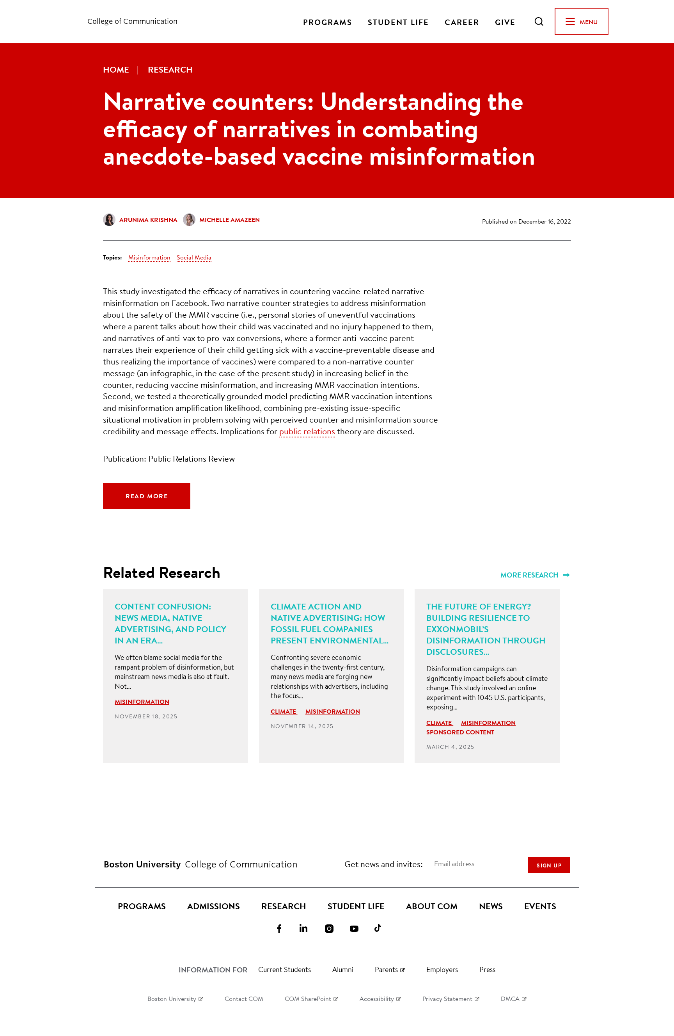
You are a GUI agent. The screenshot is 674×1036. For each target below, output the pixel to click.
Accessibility (377, 998)
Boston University (171, 998)
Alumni (342, 969)
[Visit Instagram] (334, 928)
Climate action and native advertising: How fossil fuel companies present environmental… (329, 623)
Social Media (194, 257)
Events (540, 906)
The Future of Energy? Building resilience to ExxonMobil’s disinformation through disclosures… (486, 629)
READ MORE (147, 496)
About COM (432, 906)
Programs (327, 21)
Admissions (213, 906)
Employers (442, 969)
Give (505, 21)
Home (116, 69)
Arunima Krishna (148, 219)
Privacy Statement (447, 998)
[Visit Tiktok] (383, 928)
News (491, 906)
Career (462, 21)
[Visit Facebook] (284, 928)
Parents (386, 969)
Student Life (398, 21)
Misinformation (149, 257)
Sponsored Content (460, 732)
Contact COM (244, 998)
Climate (284, 711)
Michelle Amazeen (229, 219)
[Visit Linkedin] (309, 928)
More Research (530, 575)
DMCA (510, 998)
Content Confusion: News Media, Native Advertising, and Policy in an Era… (170, 623)
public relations (307, 431)
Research (170, 69)
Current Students (284, 969)
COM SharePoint (308, 998)
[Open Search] (539, 21)
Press (487, 969)
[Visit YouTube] (358, 928)
